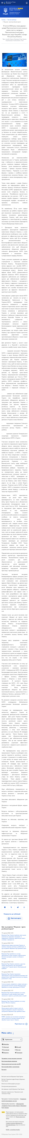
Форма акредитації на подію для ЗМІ (11, 1064)
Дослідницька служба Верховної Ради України (13, 1089)
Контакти (4, 1069)
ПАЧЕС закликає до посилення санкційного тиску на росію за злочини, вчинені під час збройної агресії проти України (13, 1018)
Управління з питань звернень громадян (12, 1058)
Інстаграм (6, 1050)
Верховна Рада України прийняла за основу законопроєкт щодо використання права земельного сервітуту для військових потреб (14, 994)
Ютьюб (18, 1047)
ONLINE (20, 8)
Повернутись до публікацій (12, 914)
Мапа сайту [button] (7, 1033)
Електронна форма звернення (9, 1061)
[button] (12, 1039)
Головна (3, 19)
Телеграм (19, 1052)
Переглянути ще (20, 1024)
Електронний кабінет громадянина (10, 1066)
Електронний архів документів (9, 1086)
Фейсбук (6, 1044)
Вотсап (18, 1050)
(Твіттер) (6, 1047)
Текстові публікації (11, 19)
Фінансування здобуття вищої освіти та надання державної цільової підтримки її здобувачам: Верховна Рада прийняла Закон (13, 1010)
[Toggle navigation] (2, 2)
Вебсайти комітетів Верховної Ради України (12, 1076)
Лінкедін (6, 1052)
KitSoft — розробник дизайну (13, 1129)
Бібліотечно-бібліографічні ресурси (11, 1083)
